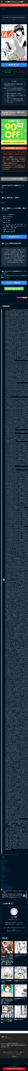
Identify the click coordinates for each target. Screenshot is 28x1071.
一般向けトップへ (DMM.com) (6, 888)
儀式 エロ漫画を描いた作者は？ (14, 93)
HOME (4, 1052)
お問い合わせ (18, 1053)
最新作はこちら (6, 293)
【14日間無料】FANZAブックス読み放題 (13, 1068)
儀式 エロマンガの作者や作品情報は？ (14, 88)
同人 (24, 1052)
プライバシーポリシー (11, 1053)
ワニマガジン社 (6, 306)
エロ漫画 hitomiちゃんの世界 (14, 2)
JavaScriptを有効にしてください (10, 854)
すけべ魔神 (14, 917)
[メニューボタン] (2, 2)
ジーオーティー (16, 1052)
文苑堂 (21, 1052)
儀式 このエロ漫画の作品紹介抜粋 (15, 98)
